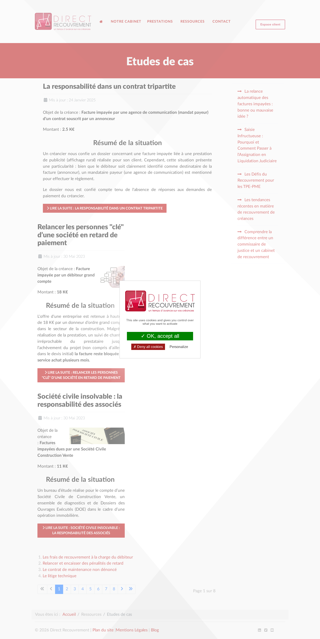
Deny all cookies (149, 347)
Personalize (179, 347)
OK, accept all (162, 336)
